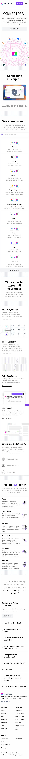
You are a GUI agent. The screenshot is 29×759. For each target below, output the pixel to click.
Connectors (18, 710)
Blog (2, 725)
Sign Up (19, 3)
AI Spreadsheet (5, 744)
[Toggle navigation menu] (26, 3)
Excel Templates (19, 716)
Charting (3, 747)
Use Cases (18, 722)
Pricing (3, 716)
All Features (18, 738)
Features (3, 735)
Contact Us (7, 616)
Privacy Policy (16, 752)
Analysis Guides (19, 713)
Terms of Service (5, 752)
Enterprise (4, 719)
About (3, 710)
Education (4, 722)
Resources (18, 707)
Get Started (14, 29)
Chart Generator (19, 719)
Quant (19, 726)
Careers (3, 713)
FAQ (16, 730)
